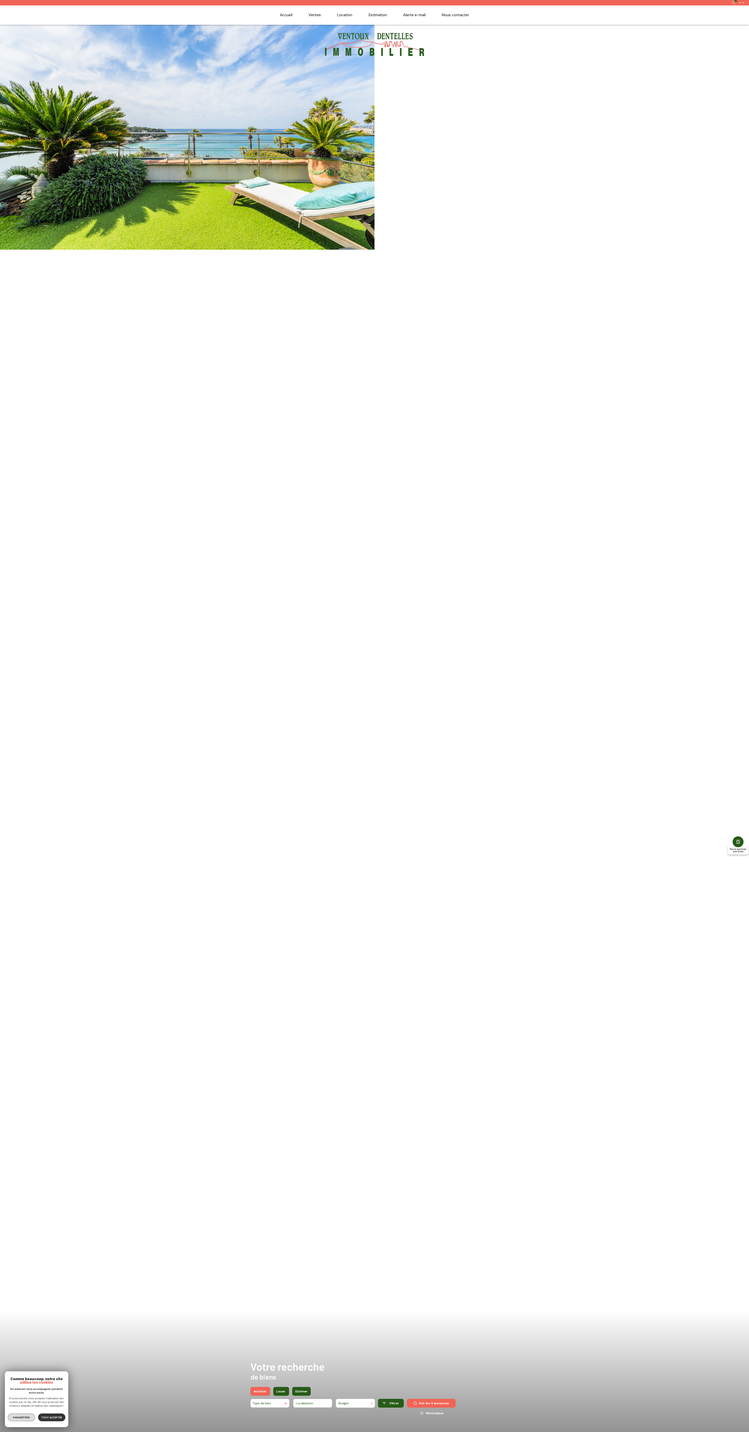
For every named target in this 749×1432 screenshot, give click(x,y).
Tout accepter (51, 1417)
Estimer (301, 1391)
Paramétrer (21, 1417)
